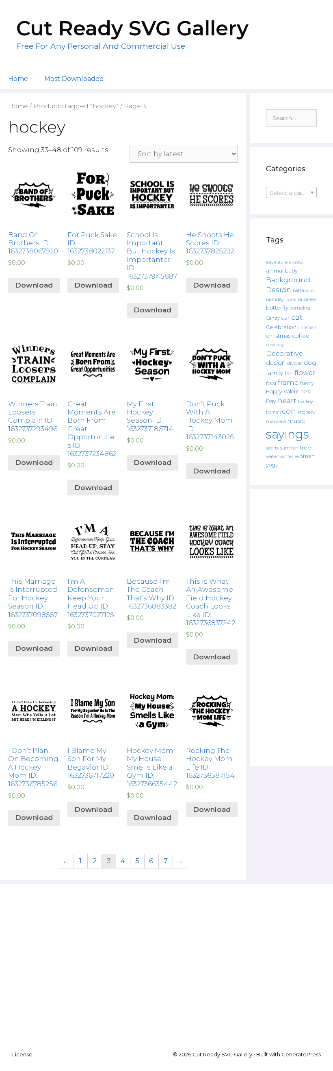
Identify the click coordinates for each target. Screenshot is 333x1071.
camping (300, 308)
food (271, 383)
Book (290, 299)
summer (289, 448)
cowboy (275, 344)
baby (291, 271)
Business (307, 299)
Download (34, 285)
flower (305, 373)
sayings (287, 434)
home (272, 412)
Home (18, 79)
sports (272, 448)
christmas (278, 335)
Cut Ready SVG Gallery (132, 28)
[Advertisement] (291, 628)
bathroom (303, 290)
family (274, 373)
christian (307, 327)
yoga (272, 465)
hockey (305, 401)
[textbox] (291, 192)
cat (297, 317)
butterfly (277, 308)
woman (305, 456)
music (296, 421)
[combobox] (291, 192)
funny (307, 383)
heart (287, 401)
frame (288, 382)
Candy (273, 318)
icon (288, 411)
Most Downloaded (74, 79)
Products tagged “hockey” (76, 106)
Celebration (281, 327)
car (285, 318)
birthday (275, 299)
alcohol (297, 262)
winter (286, 456)
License (22, 1054)
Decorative (284, 353)
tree (305, 447)
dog (310, 362)
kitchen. (306, 412)
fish (289, 373)
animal (274, 271)
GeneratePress (301, 1054)
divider (294, 363)
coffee (300, 335)
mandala (276, 421)
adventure (277, 262)
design (275, 362)
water (272, 456)
